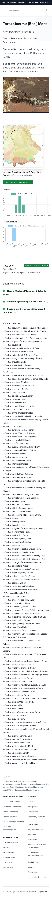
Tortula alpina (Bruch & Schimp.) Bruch (22, 355)
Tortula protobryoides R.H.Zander (19, 600)
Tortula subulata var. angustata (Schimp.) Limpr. (26, 722)
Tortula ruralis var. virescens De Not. (21, 691)
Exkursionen (33, 812)
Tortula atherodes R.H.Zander (18, 365)
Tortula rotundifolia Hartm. (16, 627)
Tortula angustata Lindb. (15, 362)
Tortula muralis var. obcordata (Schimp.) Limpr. (25, 555)
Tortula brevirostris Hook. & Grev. (19, 385)
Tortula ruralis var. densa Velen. (18, 681)
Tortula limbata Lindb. (14, 518)
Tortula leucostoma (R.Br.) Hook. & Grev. (23, 515)
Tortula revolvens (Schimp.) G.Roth (20, 606)
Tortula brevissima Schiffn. (16, 389)
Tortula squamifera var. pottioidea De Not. (23, 712)
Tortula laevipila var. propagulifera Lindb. (22, 494)
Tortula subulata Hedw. (15, 719)
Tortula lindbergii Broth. (15, 521)
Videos (31, 802)
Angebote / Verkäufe (36, 817)
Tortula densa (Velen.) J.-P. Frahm (20, 433)
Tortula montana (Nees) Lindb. (18, 538)
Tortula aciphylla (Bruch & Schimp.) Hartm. (23, 341)
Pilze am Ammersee (11, 817)
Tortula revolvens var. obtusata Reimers (22, 613)
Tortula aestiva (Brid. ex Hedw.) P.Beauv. (23, 348)
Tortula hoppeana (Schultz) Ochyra (20, 450)
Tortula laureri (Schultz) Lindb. (18, 511)
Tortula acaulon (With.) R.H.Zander (20, 334)
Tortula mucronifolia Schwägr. (18, 542)
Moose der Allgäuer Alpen (13, 822)
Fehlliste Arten (8, 867)
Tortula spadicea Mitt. (14, 708)
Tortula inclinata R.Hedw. (16, 453)
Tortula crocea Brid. (13, 426)
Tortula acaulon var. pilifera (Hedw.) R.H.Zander (26, 331)
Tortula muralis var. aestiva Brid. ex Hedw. (23, 549)
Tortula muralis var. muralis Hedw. (19, 552)
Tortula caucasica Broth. (16, 402)
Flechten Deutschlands (12, 807)
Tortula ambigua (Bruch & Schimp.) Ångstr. (23, 358)
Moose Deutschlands (11, 802)
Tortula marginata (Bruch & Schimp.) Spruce (24, 528)
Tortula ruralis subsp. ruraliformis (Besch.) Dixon (26, 661)
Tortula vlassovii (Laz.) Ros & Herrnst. (21, 763)
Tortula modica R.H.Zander (17, 535)
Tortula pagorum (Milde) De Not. (19, 572)
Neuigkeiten (33, 807)
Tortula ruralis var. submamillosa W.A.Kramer (24, 688)
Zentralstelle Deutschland (28, 892)
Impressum (32, 867)
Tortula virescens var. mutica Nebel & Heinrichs (25, 759)
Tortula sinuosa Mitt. (14, 705)
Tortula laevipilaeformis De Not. (19, 477)
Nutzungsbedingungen (37, 877)
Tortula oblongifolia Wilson (16, 566)
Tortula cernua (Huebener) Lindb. (19, 406)
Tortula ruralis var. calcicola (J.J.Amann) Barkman (26, 671)
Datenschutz (33, 872)
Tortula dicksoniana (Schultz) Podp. (21, 436)
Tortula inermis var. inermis (16, 457)
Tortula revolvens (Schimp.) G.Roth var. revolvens (27, 610)
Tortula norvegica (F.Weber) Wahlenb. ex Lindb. (26, 562)
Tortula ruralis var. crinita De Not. (19, 678)
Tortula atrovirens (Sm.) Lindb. (18, 382)
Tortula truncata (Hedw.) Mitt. (18, 742)
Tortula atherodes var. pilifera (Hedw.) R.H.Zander (26, 379)
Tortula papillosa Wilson (15, 583)
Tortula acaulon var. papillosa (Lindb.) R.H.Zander (26, 328)
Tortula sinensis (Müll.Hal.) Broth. (19, 702)
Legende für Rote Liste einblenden (36, 265)
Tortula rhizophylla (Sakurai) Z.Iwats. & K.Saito (25, 617)
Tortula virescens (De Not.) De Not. (20, 756)
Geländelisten (8, 852)
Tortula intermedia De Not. (16, 464)
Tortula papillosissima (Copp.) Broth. (21, 586)
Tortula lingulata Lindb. (15, 525)
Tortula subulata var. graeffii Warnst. (20, 725)
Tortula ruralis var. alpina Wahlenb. (20, 664)
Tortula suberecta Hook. (15, 715)
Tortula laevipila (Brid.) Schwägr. (19, 474)
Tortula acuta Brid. (13, 345)
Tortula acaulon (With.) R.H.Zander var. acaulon (26, 338)
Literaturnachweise (10, 842)
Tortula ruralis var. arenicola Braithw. (21, 668)
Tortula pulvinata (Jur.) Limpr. (17, 603)
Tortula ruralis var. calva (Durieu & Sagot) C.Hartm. (27, 674)
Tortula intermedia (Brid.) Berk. (18, 460)
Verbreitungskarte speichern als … (18, 182)
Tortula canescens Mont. (16, 399)
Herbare (6, 847)
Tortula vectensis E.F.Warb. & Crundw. (21, 749)
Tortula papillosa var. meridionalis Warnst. (23, 579)
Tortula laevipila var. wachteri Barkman (22, 498)
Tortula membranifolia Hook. (17, 532)
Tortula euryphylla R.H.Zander (18, 440)
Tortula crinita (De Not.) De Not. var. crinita (23, 416)
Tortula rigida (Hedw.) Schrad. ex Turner (22, 623)
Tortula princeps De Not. (15, 596)
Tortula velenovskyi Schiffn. (17, 753)
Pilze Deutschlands (10, 812)
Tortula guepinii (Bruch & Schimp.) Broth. (23, 447)
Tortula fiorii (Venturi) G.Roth (17, 443)
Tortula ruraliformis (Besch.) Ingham (20, 630)
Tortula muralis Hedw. (14, 545)
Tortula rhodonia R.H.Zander (17, 620)
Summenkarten (9, 857)
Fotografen (32, 839)
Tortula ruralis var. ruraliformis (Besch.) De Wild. (25, 685)
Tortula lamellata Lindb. (15, 501)
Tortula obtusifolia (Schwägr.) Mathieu (22, 569)
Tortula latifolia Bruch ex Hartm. (19, 508)
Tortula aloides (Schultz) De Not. (19, 351)
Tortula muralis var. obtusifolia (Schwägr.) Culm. (26, 559)
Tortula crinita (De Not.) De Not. (19, 413)
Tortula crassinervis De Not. (17, 409)
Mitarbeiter (32, 834)
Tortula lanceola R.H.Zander (17, 504)
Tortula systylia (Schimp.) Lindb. (19, 736)
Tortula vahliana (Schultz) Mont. (19, 746)
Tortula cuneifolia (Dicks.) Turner (19, 430)
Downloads (7, 862)
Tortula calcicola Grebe (15, 392)
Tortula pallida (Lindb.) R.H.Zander (20, 576)
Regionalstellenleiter (36, 829)
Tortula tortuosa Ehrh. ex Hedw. (19, 739)
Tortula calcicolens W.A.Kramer (19, 396)
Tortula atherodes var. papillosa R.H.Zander (24, 375)
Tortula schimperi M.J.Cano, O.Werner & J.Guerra (26, 698)
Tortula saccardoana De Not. (18, 695)
